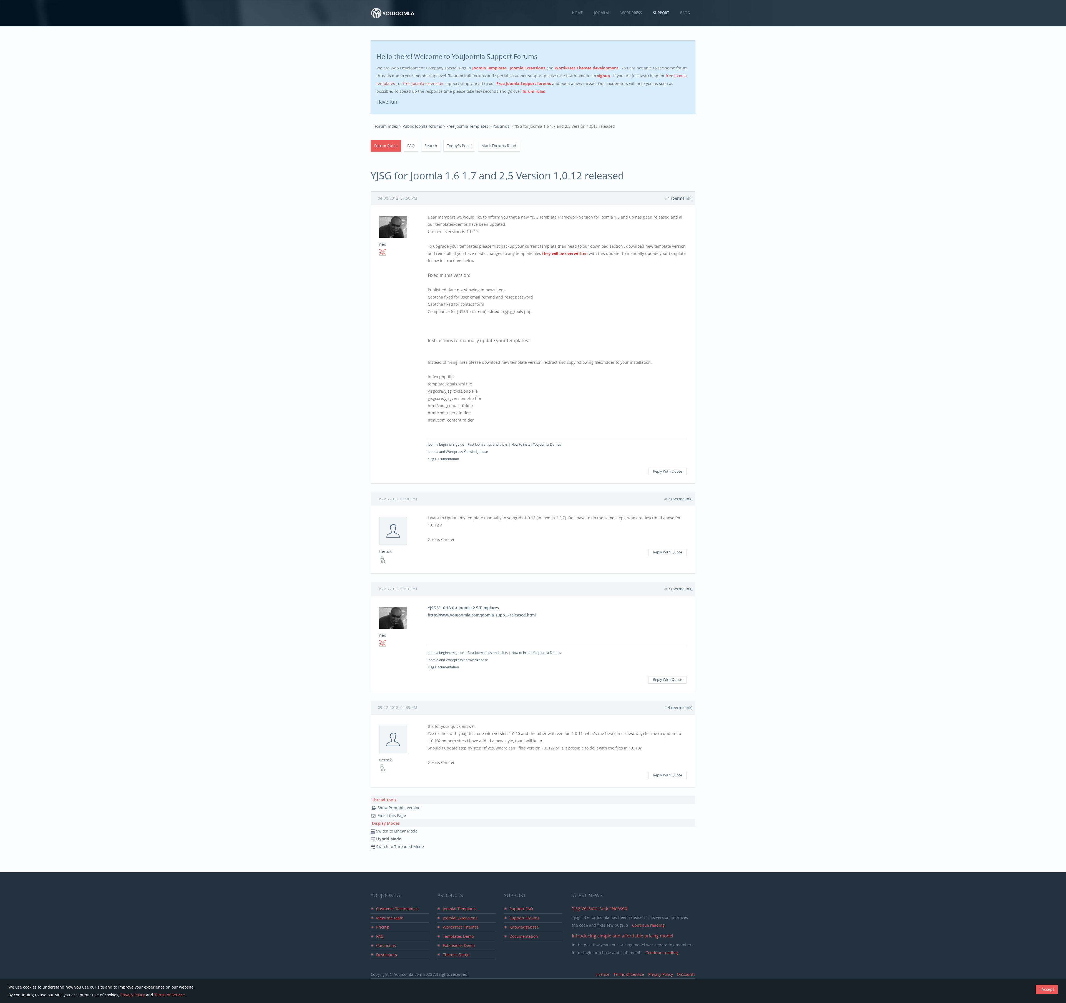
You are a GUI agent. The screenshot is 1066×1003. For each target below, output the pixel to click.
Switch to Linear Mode (397, 831)
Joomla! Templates (460, 908)
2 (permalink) (680, 498)
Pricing (382, 927)
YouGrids (501, 126)
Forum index (386, 126)
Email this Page (392, 815)
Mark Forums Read (498, 145)
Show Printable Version (399, 807)
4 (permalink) (680, 707)
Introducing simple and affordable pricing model (622, 936)
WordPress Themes (461, 927)
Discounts (686, 974)
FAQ (411, 145)
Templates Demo (458, 936)
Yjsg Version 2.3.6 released (599, 908)
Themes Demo (456, 954)
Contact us (386, 945)
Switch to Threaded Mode (400, 846)
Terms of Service (629, 974)
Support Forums (524, 918)
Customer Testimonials (397, 908)
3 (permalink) (680, 588)
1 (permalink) (680, 198)
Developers (386, 954)
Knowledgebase (524, 927)
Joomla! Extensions (460, 918)
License (602, 974)
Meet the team (389, 918)
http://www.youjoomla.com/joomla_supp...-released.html (482, 615)
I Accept (1046, 989)
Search (430, 145)
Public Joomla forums (422, 126)
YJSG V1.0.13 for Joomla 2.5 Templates (463, 607)
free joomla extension (423, 83)
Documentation (523, 936)
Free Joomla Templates (467, 126)
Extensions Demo (459, 945)
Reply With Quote (667, 471)
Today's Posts (459, 145)
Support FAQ (521, 908)
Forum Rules (386, 145)
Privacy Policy (660, 974)
